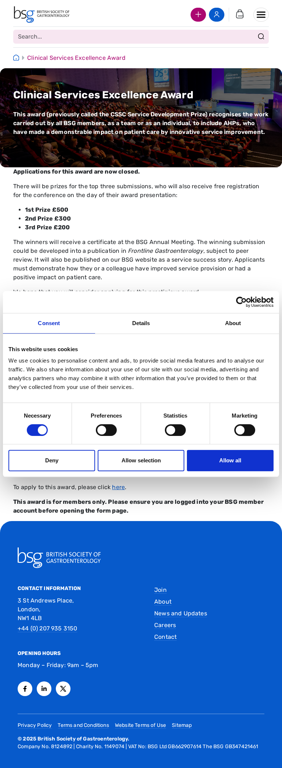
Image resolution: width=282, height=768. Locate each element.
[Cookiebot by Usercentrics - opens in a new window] (241, 301)
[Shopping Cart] (239, 15)
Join (160, 589)
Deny (51, 460)
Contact (165, 636)
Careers (165, 625)
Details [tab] (141, 323)
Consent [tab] (49, 323)
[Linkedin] (44, 688)
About (162, 601)
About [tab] (233, 323)
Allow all (230, 460)
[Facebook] (25, 688)
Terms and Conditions (83, 725)
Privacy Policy (35, 725)
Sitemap (182, 725)
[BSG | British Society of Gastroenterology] (41, 14)
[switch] (106, 430)
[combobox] (141, 37)
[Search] (261, 37)
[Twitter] (63, 688)
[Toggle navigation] (261, 15)
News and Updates (180, 613)
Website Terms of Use (140, 725)
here (118, 487)
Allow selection (141, 460)
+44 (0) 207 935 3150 (47, 628)
